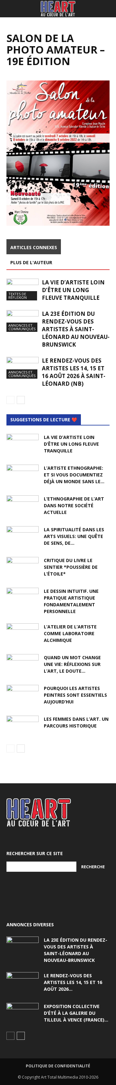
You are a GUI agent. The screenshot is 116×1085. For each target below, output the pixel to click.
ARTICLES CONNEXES (33, 247)
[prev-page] (10, 400)
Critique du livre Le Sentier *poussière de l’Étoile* (71, 567)
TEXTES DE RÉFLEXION (17, 295)
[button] (11, 8)
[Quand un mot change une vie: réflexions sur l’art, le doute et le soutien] (22, 665)
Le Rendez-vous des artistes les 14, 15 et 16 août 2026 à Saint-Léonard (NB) (73, 372)
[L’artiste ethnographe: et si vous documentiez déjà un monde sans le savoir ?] (22, 476)
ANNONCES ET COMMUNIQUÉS (21, 327)
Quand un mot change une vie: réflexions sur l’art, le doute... (72, 664)
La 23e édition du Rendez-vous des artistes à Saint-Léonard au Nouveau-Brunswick (76, 329)
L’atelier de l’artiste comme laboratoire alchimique (70, 633)
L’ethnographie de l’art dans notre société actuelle (74, 505)
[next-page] (21, 400)
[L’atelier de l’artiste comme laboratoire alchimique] (22, 634)
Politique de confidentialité (58, 1066)
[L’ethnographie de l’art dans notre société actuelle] (22, 506)
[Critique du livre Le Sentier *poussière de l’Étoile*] (22, 568)
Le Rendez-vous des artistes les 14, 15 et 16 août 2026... (73, 982)
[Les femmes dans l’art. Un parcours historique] (22, 727)
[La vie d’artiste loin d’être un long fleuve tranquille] (22, 290)
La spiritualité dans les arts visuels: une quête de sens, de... (74, 536)
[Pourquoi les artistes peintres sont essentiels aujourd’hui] (22, 696)
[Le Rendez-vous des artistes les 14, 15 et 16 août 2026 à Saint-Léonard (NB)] (22, 368)
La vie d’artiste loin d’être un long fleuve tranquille (73, 290)
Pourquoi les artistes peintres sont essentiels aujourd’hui (75, 695)
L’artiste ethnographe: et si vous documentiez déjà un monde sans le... (74, 474)
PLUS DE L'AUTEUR (31, 262)
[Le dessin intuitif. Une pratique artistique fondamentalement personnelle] (22, 599)
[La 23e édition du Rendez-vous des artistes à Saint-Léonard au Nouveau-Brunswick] (22, 321)
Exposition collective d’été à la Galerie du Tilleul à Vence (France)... (76, 1013)
